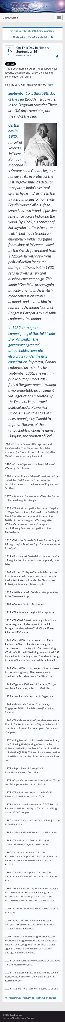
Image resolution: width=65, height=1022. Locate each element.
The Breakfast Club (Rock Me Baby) (30, 37)
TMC (21, 55)
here (50, 84)
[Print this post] (57, 56)
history (12, 997)
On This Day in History (29, 997)
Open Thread (49, 997)
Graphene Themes (25, 1018)
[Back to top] (57, 1014)
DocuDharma (10, 17)
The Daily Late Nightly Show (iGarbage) (34, 30)
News (28, 55)
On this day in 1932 (14, 131)
